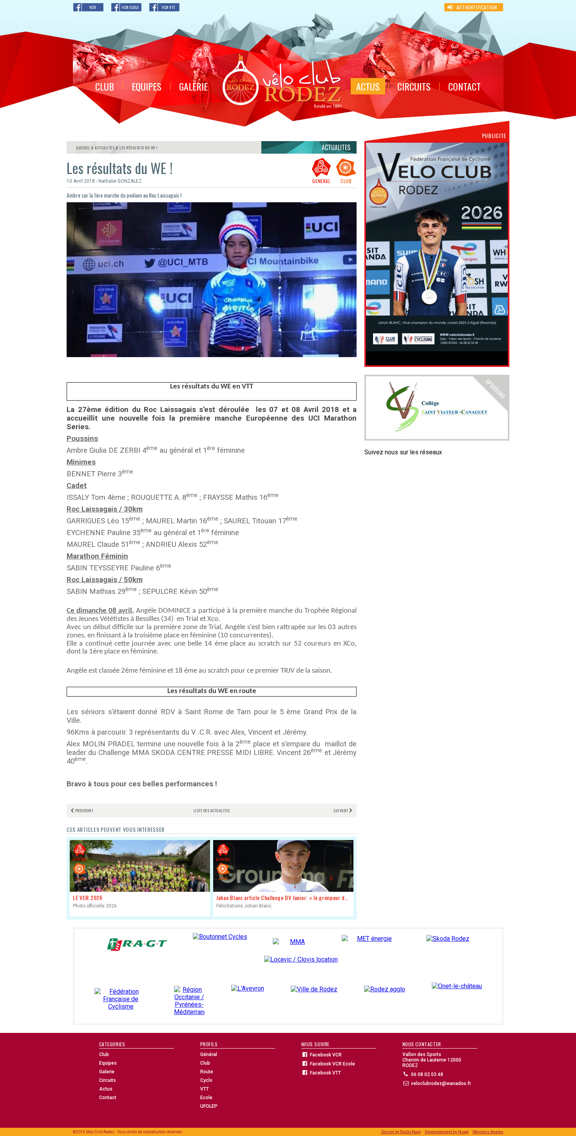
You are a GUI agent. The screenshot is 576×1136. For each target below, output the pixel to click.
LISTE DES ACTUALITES (212, 810)
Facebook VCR (326, 1055)
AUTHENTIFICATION (476, 7)
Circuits (107, 1080)
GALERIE (193, 86)
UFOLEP (208, 1106)
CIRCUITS (414, 86)
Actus (105, 1089)
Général (208, 1054)
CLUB (104, 86)
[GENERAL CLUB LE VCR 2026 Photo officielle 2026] (140, 912)
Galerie (106, 1071)
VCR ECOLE (130, 7)
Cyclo (206, 1080)
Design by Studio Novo (401, 1132)
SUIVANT (340, 810)
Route (206, 1071)
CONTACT (464, 86)
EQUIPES (146, 86)
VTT (204, 1089)
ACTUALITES (104, 148)
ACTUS (368, 86)
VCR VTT (168, 7)
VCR (92, 7)
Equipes (108, 1063)
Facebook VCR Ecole (332, 1064)
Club (104, 1054)
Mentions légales (488, 1132)
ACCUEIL (83, 148)
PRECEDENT (84, 810)
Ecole (206, 1097)
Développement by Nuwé (447, 1132)
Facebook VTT (325, 1073)
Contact (107, 1097)
